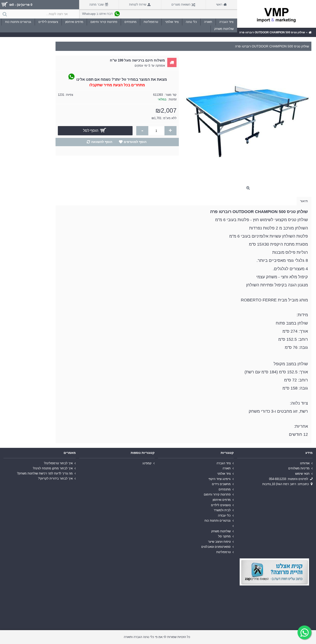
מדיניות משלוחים (299, 468)
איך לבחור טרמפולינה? (58, 463)
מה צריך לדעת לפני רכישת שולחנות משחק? (45, 473)
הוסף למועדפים (135, 142)
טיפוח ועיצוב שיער (219, 541)
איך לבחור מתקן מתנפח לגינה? (53, 468)
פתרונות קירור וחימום (217, 494)
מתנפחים (225, 489)
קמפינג (147, 463)
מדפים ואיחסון (222, 500)
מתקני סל (224, 536)
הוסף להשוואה (101, 142)
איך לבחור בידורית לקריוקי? (55, 478)
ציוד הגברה (224, 463)
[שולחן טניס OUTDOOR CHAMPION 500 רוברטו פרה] (247, 119)
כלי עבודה (224, 515)
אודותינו (305, 463)
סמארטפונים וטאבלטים (216, 546)
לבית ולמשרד (222, 510)
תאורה (227, 468)
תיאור (304, 201)
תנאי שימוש (302, 473)
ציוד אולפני (224, 473)
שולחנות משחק (221, 531)
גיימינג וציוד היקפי (219, 478)
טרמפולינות (223, 552)
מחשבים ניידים (221, 484)
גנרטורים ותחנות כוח (217, 520)
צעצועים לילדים (221, 505)
